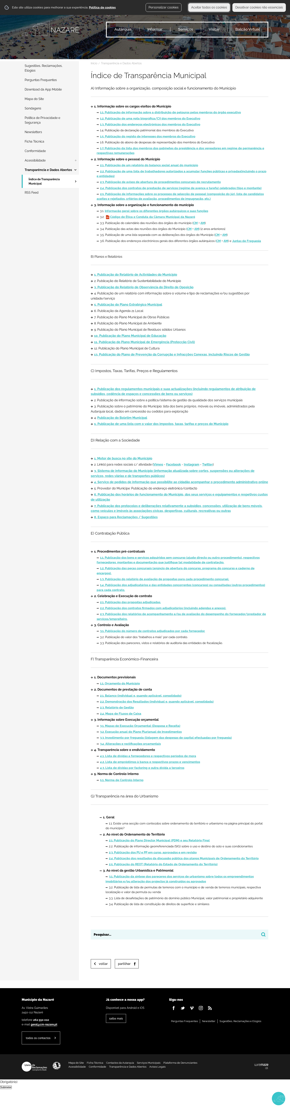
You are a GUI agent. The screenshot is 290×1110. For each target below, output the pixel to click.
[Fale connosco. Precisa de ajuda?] (244, 1098)
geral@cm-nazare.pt (44, 1024)
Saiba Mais (116, 1018)
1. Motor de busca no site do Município (123, 458)
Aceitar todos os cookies (209, 7)
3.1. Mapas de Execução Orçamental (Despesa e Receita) (140, 726)
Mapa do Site (76, 1062)
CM (195, 223)
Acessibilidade (57, 1066)
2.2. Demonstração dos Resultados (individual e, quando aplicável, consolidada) (157, 701)
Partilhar (124, 964)
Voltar (103, 964)
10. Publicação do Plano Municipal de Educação (130, 336)
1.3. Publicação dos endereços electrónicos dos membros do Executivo (150, 124)
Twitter (207, 464)
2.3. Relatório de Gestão (117, 707)
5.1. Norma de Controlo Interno (121, 780)
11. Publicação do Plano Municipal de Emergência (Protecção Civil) (144, 342)
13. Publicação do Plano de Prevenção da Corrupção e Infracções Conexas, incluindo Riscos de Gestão (172, 354)
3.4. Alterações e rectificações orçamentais (130, 744)
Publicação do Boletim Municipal (122, 418)
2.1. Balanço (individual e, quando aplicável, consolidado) (140, 695)
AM (202, 223)
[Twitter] (182, 1008)
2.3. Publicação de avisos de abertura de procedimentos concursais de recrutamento (160, 182)
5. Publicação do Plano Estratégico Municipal (128, 304)
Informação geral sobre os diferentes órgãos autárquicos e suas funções (156, 211)
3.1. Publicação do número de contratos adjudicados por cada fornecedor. (152, 631)
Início (94, 63)
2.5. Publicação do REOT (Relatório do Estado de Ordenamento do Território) (163, 864)
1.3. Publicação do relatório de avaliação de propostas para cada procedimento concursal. (164, 579)
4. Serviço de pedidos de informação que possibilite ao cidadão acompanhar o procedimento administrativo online (181, 482)
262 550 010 (41, 1019)
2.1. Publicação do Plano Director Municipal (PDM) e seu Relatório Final (159, 840)
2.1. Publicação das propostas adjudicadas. (130, 602)
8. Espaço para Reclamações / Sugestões (126, 517)
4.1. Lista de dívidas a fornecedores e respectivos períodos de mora (148, 756)
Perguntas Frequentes (184, 1021)
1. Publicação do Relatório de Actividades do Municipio (135, 274)
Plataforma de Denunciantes (180, 1062)
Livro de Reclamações (34, 1067)
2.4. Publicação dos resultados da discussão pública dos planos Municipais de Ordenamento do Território (184, 858)
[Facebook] (173, 1008)
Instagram (191, 464)
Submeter (5, 1087)
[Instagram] (200, 1008)
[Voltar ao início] (50, 29)
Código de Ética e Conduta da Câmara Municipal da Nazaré (152, 217)
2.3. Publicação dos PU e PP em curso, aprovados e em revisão (153, 852)
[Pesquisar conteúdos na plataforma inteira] (263, 934)
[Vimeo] (191, 1008)
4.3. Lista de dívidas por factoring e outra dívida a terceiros (142, 768)
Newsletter (208, 1021)
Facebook (173, 464)
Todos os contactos (38, 1038)
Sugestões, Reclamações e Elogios (240, 1021)
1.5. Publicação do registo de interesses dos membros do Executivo (147, 136)
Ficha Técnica (95, 1062)
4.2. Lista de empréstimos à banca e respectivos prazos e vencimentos (150, 762)
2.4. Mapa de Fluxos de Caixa (120, 713)
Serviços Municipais (148, 1062)
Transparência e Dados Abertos (121, 63)
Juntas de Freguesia (246, 241)
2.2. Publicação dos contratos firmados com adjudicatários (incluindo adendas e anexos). (163, 608)
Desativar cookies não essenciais (259, 7)
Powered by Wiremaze (261, 1067)
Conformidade (97, 1066)
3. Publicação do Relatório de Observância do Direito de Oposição (144, 287)
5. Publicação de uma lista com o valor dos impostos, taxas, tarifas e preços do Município (161, 424)
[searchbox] (179, 934)
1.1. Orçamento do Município (120, 683)
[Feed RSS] (209, 1008)
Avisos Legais (157, 1066)
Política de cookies (102, 7)
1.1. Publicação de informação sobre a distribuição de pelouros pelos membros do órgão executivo (170, 112)
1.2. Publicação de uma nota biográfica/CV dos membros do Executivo (150, 118)
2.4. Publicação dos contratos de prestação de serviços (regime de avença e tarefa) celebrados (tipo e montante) (181, 188)
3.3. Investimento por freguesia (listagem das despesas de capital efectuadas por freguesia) (166, 737)
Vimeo (158, 464)
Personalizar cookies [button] (164, 7)
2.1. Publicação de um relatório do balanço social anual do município (149, 165)
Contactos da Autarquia (120, 1062)
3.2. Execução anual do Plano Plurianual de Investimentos (141, 732)
